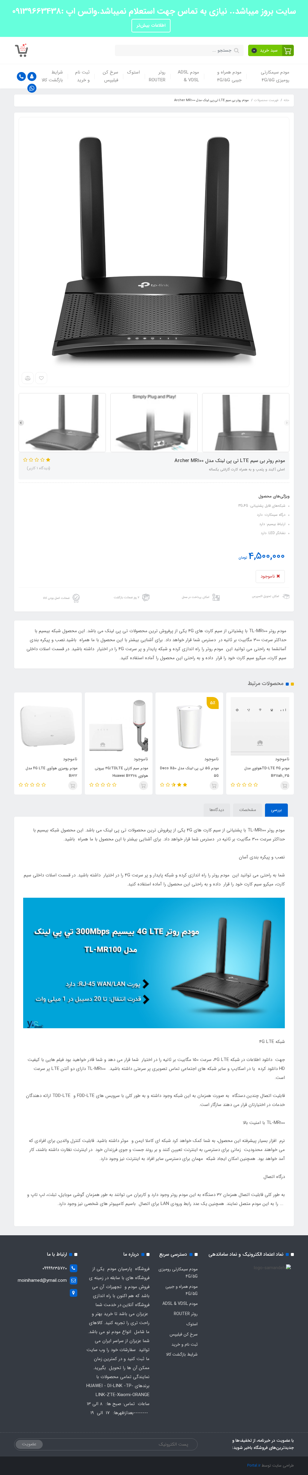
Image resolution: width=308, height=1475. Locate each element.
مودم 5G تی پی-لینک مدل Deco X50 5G (189, 772)
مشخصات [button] (247, 810)
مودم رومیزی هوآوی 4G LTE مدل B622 (51, 772)
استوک (133, 72)
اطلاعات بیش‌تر (151, 25)
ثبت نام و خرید (82, 76)
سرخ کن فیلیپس (110, 76)
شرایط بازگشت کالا (52, 76)
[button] (271, 50)
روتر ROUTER (157, 76)
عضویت (29, 1444)
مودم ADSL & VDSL (188, 76)
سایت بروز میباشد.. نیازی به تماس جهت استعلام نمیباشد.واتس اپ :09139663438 (154, 11)
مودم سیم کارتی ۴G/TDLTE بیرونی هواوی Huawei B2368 (121, 772)
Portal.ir (253, 1465)
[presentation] (287, 423)
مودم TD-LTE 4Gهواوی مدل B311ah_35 (266, 772)
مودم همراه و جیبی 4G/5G (229, 76)
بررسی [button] (276, 810)
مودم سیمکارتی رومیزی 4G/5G (275, 76)
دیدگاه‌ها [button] (217, 810)
